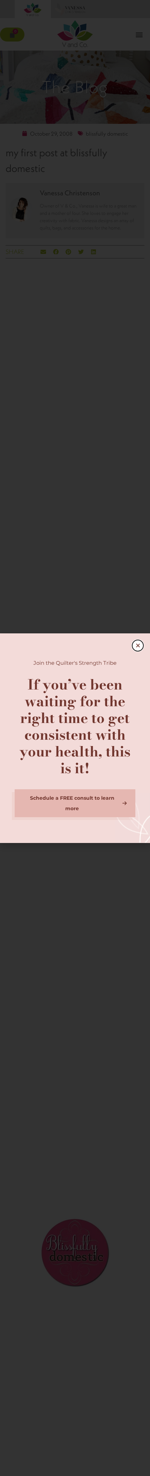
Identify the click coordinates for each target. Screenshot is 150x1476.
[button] (138, 645)
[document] (75, 738)
